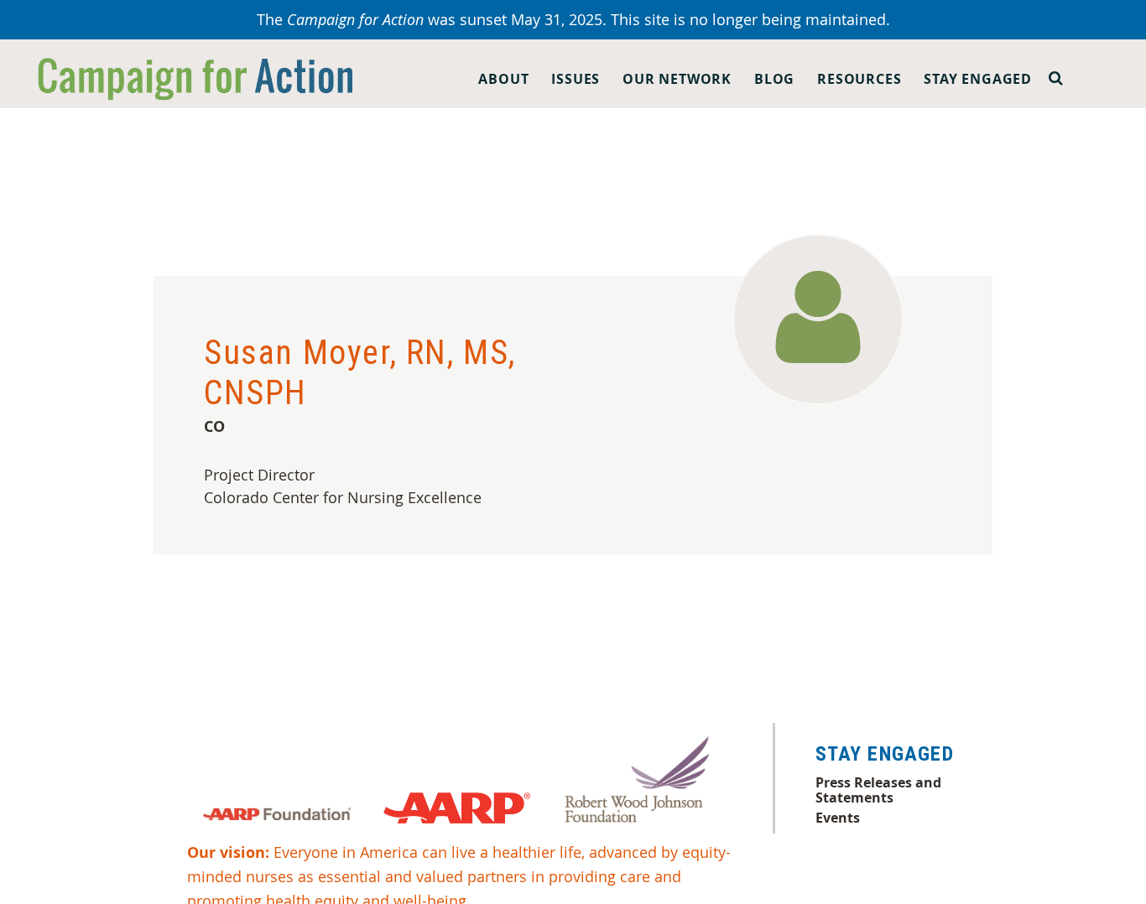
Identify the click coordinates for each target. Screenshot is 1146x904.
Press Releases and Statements (878, 790)
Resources (859, 79)
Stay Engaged (978, 79)
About (503, 79)
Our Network (677, 79)
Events (837, 817)
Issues (575, 79)
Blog (774, 79)
